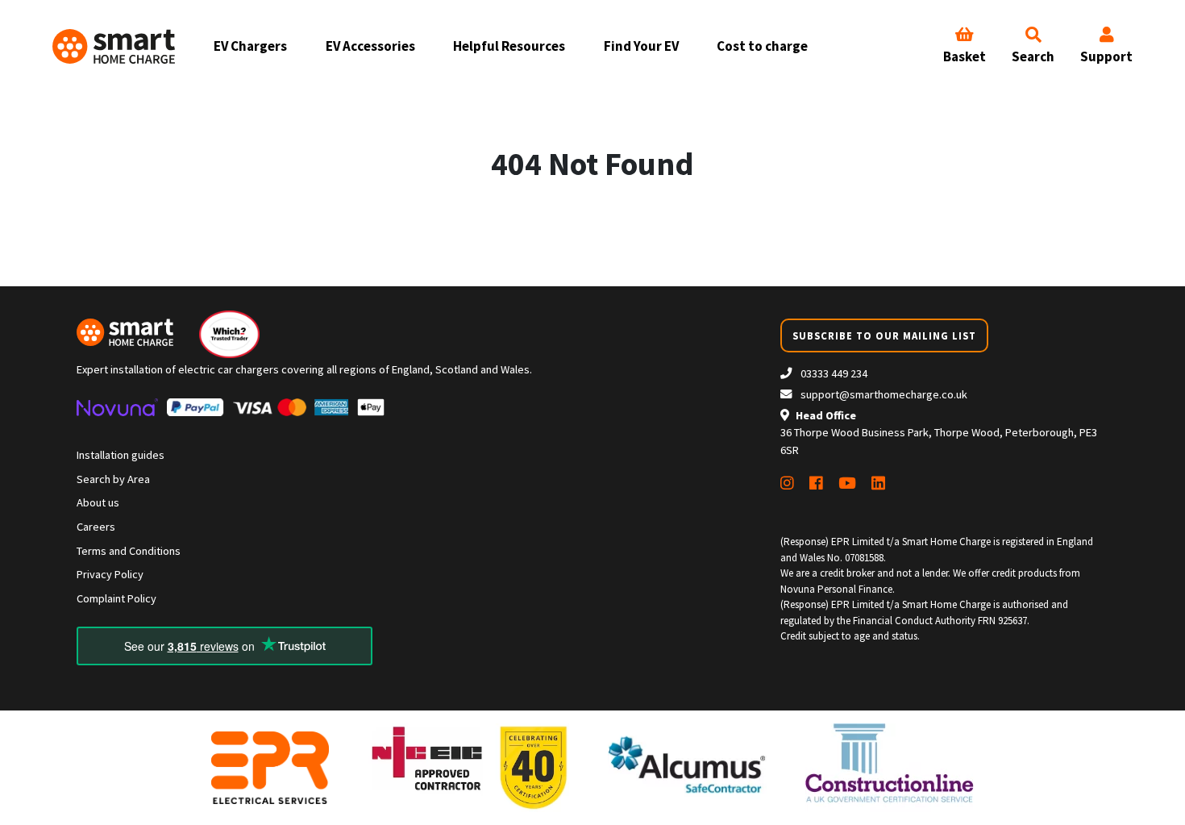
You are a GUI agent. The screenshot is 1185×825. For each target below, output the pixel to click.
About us (98, 502)
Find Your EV (641, 46)
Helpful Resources (509, 46)
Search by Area (113, 479)
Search (1033, 56)
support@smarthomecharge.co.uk (883, 394)
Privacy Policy (110, 574)
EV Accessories (370, 46)
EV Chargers (250, 46)
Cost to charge (762, 46)
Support (1106, 56)
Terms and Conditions (129, 551)
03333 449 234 (832, 373)
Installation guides (120, 455)
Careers (96, 526)
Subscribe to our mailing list (884, 335)
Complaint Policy (116, 598)
